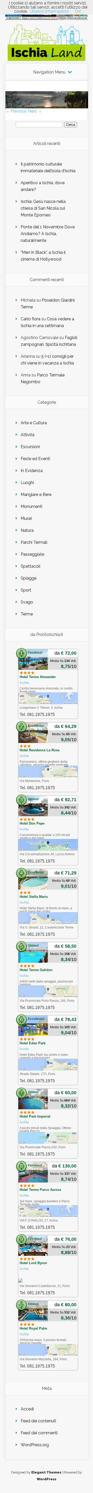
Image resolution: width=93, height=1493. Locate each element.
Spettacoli (30, 566)
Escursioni (30, 446)
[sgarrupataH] (46, 106)
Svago (27, 602)
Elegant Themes (46, 1472)
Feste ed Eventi (35, 458)
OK (78, 11)
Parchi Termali (34, 542)
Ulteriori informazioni (49, 11)
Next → (35, 111)
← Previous (16, 111)
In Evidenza (32, 470)
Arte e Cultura (34, 422)
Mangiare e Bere (36, 494)
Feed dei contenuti (38, 1420)
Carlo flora (30, 318)
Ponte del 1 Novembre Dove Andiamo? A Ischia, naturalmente (48, 233)
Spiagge (28, 578)
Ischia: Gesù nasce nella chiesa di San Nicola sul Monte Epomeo (43, 208)
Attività (27, 434)
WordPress (46, 1479)
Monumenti (31, 506)
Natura (27, 530)
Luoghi (27, 482)
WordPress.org (35, 1444)
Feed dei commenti (39, 1432)
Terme (27, 614)
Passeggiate (32, 554)
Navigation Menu (49, 72)
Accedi (27, 1408)
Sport (26, 590)
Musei (26, 518)
